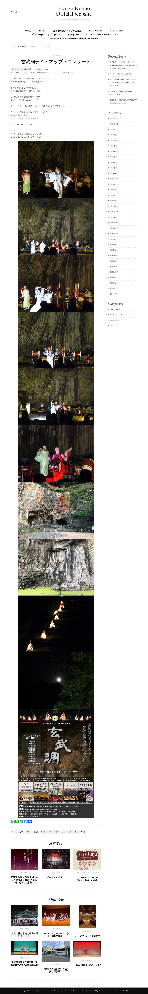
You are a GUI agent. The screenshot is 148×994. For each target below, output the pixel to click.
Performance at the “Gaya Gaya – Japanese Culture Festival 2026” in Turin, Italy (123, 82)
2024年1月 (114, 223)
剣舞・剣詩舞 (56, 56)
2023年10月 (114, 239)
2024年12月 (114, 179)
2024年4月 (114, 212)
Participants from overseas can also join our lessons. (74, 38)
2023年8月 (114, 250)
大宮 (63, 832)
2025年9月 (114, 146)
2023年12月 (114, 228)
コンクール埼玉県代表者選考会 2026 (123, 74)
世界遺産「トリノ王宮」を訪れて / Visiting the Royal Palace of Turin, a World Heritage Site (123, 65)
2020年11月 (114, 288)
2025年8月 (114, 151)
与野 (27, 832)
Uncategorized (115, 309)
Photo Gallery (95, 31)
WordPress (126, 991)
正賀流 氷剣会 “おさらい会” (87, 965)
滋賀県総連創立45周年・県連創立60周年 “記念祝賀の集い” (24, 964)
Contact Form (116, 31)
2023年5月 (114, 256)
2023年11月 (114, 234)
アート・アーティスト (82, 873)
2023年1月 (114, 266)
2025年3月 (114, 162)
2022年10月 (114, 278)
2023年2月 (114, 261)
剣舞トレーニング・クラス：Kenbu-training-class (92, 34)
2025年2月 (114, 168)
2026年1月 (114, 140)
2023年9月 (114, 245)
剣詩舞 (57, 832)
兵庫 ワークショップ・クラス (46, 34)
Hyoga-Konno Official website (74, 11)
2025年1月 (113, 173)
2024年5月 (114, 206)
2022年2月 (114, 283)
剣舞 (50, 832)
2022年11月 (114, 272)
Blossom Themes (105, 991)
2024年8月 (114, 190)
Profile (42, 31)
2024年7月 (114, 195)
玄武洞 (83, 832)
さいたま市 (19, 832)
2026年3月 (114, 129)
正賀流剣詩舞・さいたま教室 (67, 31)
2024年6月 (114, 201)
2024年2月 (114, 217)
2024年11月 (114, 184)
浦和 (76, 832)
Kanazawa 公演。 (55, 877)
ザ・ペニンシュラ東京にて (87, 936)
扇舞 (69, 832)
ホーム (28, 31)
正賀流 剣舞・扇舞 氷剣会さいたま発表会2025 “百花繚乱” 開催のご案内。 (24, 880)
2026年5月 (114, 118)
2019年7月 (113, 294)
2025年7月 (114, 157)
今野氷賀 (35, 832)
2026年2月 (114, 135)
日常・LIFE (114, 326)
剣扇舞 (43, 832)
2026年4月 (114, 124)
